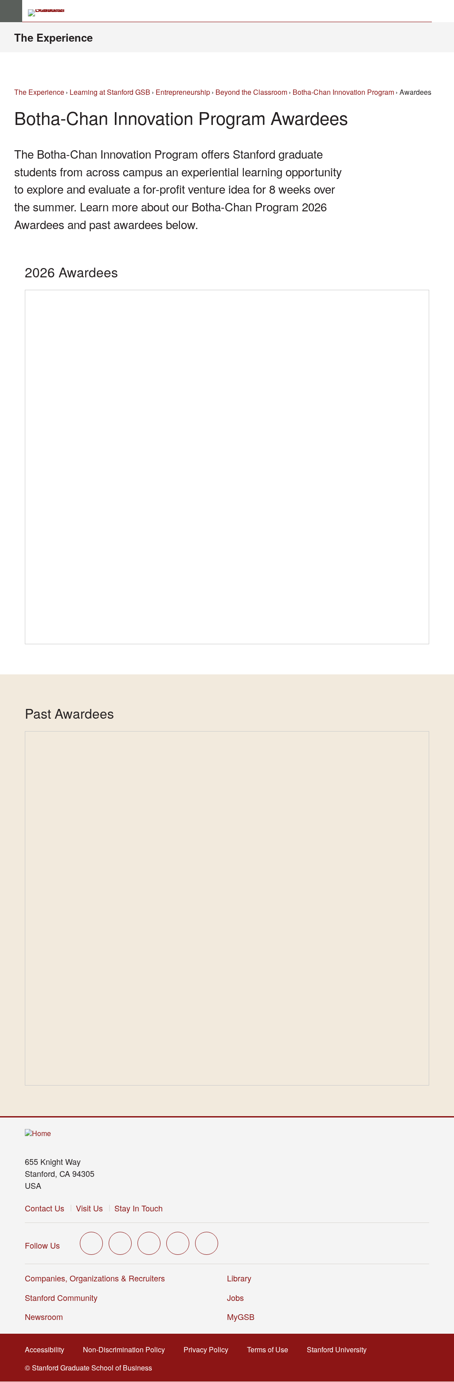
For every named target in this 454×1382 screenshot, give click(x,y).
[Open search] (443, 11)
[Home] (38, 1133)
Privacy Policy (209, 1349)
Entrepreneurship (183, 92)
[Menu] (11, 11)
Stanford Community (61, 1297)
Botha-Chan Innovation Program (343, 92)
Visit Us (89, 1208)
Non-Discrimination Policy (126, 1349)
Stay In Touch (138, 1208)
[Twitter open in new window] (91, 1243)
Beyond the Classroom (251, 92)
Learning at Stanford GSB (110, 92)
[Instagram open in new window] (148, 1243)
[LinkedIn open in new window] (206, 1243)
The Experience (53, 37)
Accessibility (47, 1349)
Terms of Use (270, 1349)
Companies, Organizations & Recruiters (95, 1278)
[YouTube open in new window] (177, 1243)
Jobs (235, 1297)
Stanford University (339, 1349)
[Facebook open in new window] (120, 1243)
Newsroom (44, 1316)
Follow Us (42, 1245)
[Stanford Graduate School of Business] (50, 12)
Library (239, 1278)
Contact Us (44, 1208)
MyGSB (243, 1316)
